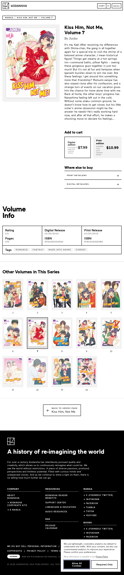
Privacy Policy (36, 551)
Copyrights (14, 551)
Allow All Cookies (77, 564)
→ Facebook (90, 503)
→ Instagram (91, 499)
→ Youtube (90, 515)
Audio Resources (56, 511)
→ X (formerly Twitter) (98, 495)
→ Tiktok (88, 511)
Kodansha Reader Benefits (56, 496)
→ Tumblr (89, 507)
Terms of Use (59, 551)
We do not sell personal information (32, 546)
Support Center (55, 502)
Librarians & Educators (60, 507)
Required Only (104, 564)
